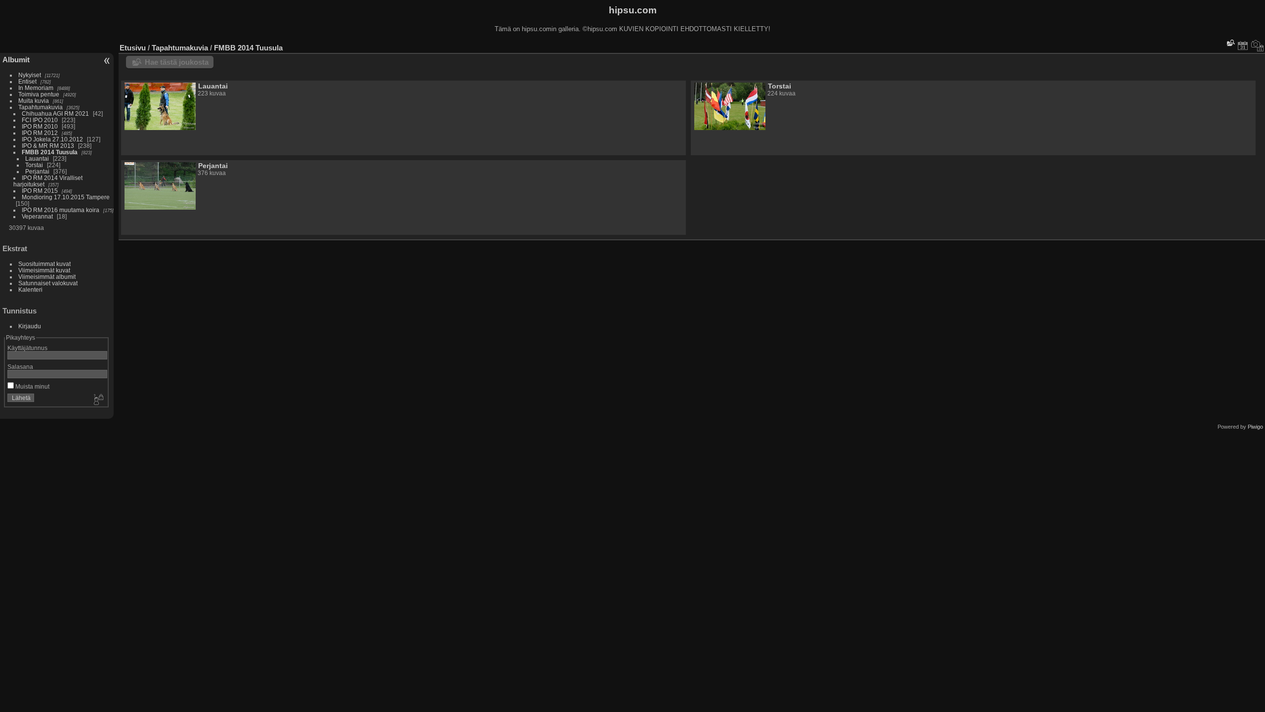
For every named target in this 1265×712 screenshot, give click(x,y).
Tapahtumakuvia (40, 107)
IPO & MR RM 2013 (48, 145)
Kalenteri (30, 289)
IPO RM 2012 (40, 133)
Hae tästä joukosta (177, 62)
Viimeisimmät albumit (47, 276)
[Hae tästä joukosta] (1229, 42)
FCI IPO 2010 (40, 120)
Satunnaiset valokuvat (48, 283)
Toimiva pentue (38, 94)
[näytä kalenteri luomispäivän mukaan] (1257, 45)
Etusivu (133, 48)
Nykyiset (29, 75)
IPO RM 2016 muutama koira (60, 210)
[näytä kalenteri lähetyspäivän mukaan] (1242, 45)
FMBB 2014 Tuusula (50, 152)
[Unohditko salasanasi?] (97, 400)
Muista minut (31, 386)
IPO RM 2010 (40, 126)
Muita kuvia (33, 100)
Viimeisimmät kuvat (44, 270)
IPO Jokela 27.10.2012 (52, 139)
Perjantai (37, 171)
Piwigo (1255, 427)
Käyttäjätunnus (27, 348)
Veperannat (37, 216)
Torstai (34, 165)
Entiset (27, 81)
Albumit (16, 59)
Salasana (20, 366)
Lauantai (37, 158)
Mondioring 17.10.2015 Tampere (66, 197)
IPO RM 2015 (40, 190)
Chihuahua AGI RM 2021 (55, 113)
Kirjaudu (29, 326)
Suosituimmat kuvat (44, 264)
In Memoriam (35, 88)
